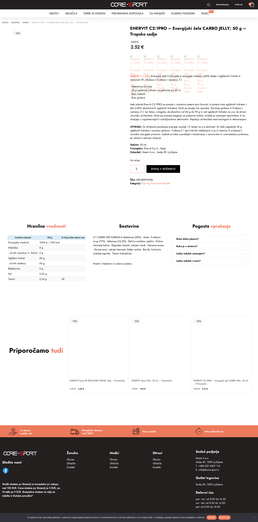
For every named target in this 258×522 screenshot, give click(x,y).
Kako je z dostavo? (186, 246)
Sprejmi (211, 517)
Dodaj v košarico (163, 169)
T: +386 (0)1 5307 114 (208, 466)
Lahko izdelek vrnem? (188, 261)
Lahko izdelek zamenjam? (190, 253)
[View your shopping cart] (251, 5)
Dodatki (71, 467)
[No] (254, 517)
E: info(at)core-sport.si (207, 470)
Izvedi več (224, 517)
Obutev (71, 459)
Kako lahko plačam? (187, 239)
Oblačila (71, 463)
